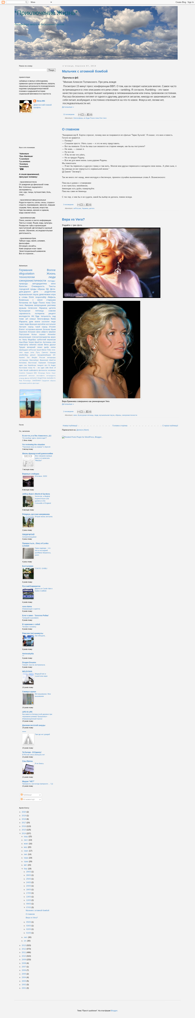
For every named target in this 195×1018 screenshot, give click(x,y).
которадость (51, 375)
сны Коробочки (30, 365)
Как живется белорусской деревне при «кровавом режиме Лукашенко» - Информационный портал (37, 716)
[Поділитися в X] (85, 114)
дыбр (46, 347)
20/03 (28, 886)
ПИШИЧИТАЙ (28, 534)
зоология (46, 322)
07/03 (28, 907)
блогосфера (78, 118)
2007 (24, 967)
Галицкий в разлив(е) (30, 618)
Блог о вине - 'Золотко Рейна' (35, 615)
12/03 (28, 900)
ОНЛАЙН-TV (51, 378)
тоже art (23, 319)
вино (38, 332)
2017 (24, 823)
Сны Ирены (27, 761)
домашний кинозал (27, 375)
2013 (24, 945)
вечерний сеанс (34, 347)
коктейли (41, 324)
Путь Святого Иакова (46, 352)
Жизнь (51, 273)
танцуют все (42, 365)
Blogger (114, 1011)
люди (96, 415)
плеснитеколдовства (41, 337)
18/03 (28, 890)
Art (32, 316)
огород (21, 378)
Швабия (52, 332)
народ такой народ (37, 327)
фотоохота (43, 370)
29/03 (28, 872)
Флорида (41, 373)
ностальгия (51, 324)
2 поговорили (68, 411)
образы (118, 415)
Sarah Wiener (42, 350)
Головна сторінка (119, 426)
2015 (24, 830)
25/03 (28, 879)
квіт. (26, 865)
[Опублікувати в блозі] (82, 114)
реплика (51, 305)
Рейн (49, 350)
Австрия (22, 327)
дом (31, 321)
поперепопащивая (29, 537)
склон (53, 347)
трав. (26, 861)
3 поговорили (68, 204)
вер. (26, 847)
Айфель (52, 297)
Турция (22, 347)
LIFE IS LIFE (27, 712)
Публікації (27, 795)
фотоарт (36, 383)
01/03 (28, 933)
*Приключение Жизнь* (46, 12)
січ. (25, 941)
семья (33, 319)
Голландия (52, 363)
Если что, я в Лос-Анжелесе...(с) (36, 436)
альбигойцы (23, 355)
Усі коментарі (29, 799)
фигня (27, 378)
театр (30, 368)
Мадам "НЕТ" (28, 781)
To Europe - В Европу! (31, 752)
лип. (26, 854)
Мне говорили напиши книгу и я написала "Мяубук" (43, 458)
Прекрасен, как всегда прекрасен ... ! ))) (37, 784)
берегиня (23, 332)
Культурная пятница (85, 415)
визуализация (25, 337)
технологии (27, 277)
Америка (29, 305)
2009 (24, 960)
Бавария (30, 373)
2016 (24, 826)
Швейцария (23, 350)
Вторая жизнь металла (43, 516)
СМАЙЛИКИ (36, 380)
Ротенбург (27, 380)
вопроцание (40, 305)
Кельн (34, 334)
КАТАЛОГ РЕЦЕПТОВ (38, 378)
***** (24, 732)
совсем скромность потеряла (37, 312)
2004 (24, 977)
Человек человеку (29, 627)
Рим (20, 380)
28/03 (28, 875)
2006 (24, 970)
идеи (21, 365)
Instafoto (22, 373)
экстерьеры (23, 360)
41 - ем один (38, 368)
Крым (53, 329)
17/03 (28, 893)
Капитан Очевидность (31, 286)
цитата (91, 208)
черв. (26, 858)
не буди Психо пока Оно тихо (95, 118)
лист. (26, 840)
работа (29, 383)
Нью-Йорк (23, 342)
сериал (42, 334)
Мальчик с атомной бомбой (85, 71)
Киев (53, 319)
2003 (24, 981)
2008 (24, 963)
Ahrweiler (52, 334)
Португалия (24, 334)
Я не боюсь (39, 763)
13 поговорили (68, 114)
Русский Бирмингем (31, 586)
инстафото (41, 375)
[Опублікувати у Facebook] (88, 114)
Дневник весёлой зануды (33, 725)
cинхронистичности (129, 415)
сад (54, 316)
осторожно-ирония (34, 329)
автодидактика (39, 283)
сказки (40, 345)
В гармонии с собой (31, 624)
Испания (31, 332)
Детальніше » (68, 107)
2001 (24, 988)
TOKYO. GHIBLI (41, 568)
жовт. (26, 844)
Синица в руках (29, 692)
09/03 (28, 904)
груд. (26, 836)
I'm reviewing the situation (33, 444)
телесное (32, 308)
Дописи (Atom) (82, 430)
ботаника (23, 302)
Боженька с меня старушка (37, 300)
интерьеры (51, 357)
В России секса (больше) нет (33, 755)
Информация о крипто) (31, 609)
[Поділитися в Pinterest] (91, 114)
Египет (22, 329)
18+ (54, 355)
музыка (22, 308)
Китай (26, 370)
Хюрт (54, 373)
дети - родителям (45, 291)
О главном (70, 129)
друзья (53, 345)
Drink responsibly (37, 297)
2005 (24, 974)
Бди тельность (43, 316)
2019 (24, 816)
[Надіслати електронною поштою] (79, 114)
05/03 (28, 922)
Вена (46, 345)
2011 (24, 952)
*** (23, 656)
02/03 (28, 929)
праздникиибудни (44, 355)
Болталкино (27, 566)
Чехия (31, 342)
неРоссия (77, 208)
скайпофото (33, 370)
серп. (26, 851)
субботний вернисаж (46, 340)
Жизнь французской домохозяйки (37, 453)
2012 (24, 949)
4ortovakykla (28, 654)
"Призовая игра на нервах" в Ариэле (36, 447)
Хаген (48, 373)
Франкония (44, 360)
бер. (26, 869)
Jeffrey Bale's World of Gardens (36, 494)
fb (49, 365)
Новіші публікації (70, 426)
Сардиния (45, 380)
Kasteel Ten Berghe (28, 357)
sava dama (27, 606)
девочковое (45, 294)
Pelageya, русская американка (36, 514)
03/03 (28, 926)
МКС (35, 373)
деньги (32, 355)
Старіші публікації (170, 426)
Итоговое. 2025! (41, 476)
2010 (24, 956)
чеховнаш (52, 370)
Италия (52, 327)
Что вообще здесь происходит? (34, 438)
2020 (24, 812)
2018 (24, 819)
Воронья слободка (30, 474)
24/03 (28, 882)
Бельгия (46, 329)
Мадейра (32, 340)
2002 (24, 985)
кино (75, 415)
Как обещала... (40, 636)
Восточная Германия (37, 363)
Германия (25, 270)
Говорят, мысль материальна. (33, 665)
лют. (26, 937)
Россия (42, 357)
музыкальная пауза (106, 415)
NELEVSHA (27, 671)
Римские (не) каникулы (32, 633)
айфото (44, 332)
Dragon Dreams (29, 662)
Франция (33, 324)
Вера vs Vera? (73, 219)
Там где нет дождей (42, 734)
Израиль (23, 321)
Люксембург (34, 360)
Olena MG (41, 101)
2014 (24, 833)
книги (37, 321)
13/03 (28, 897)
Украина (85, 208)
